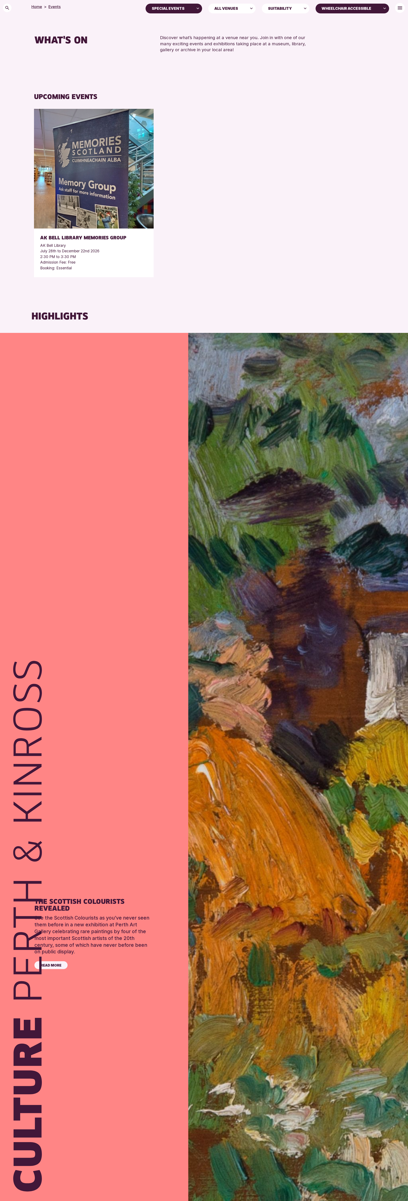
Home (36, 6)
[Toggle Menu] (400, 8)
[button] (198, 8)
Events (54, 6)
